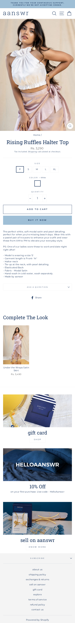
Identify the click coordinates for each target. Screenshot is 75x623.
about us (37, 569)
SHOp (37, 439)
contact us (37, 609)
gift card (37, 589)
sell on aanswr (37, 584)
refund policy (37, 604)
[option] (37, 4)
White (37, 183)
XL (54, 169)
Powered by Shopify (37, 619)
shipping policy (37, 574)
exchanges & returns (37, 579)
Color (37, 178)
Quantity (37, 192)
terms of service (37, 599)
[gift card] (37, 410)
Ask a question (37, 287)
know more (37, 547)
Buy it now (37, 220)
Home (36, 135)
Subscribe (37, 558)
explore (37, 594)
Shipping (32, 151)
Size (37, 163)
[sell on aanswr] (37, 518)
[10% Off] (37, 464)
